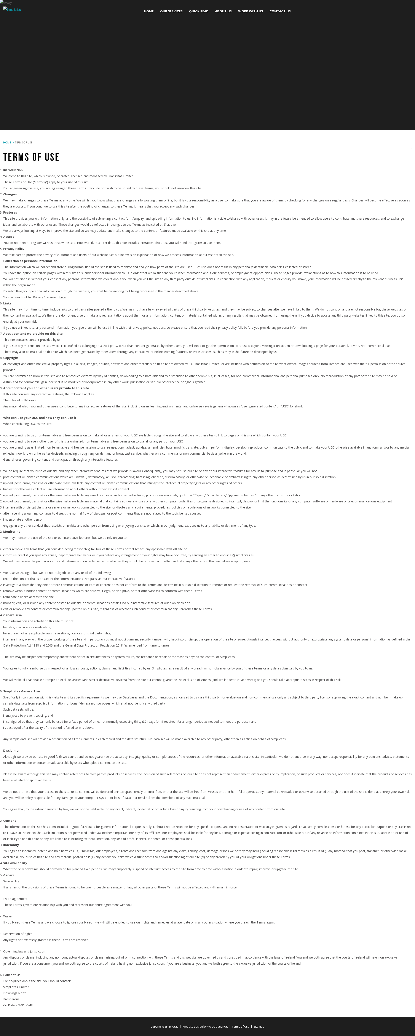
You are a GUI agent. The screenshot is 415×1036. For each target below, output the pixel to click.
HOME (149, 11)
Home (7, 142)
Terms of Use (240, 1026)
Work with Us (250, 11)
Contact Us (280, 11)
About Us (223, 11)
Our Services (171, 11)
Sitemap (259, 1026)
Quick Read (199, 11)
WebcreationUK (217, 1026)
